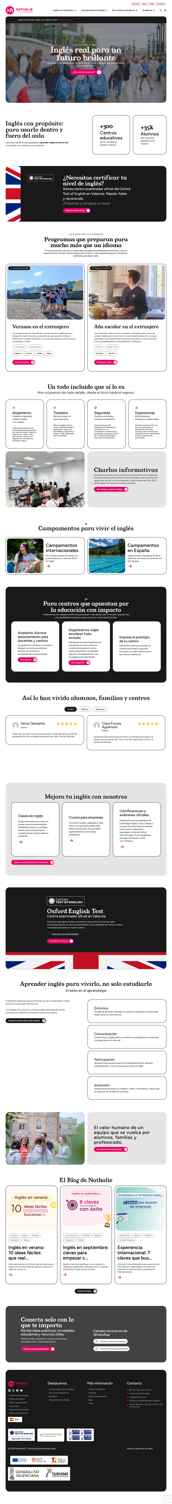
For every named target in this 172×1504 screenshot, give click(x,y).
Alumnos (100, 709)
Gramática (86, 1235)
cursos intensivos (71, 1235)
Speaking (35, 1235)
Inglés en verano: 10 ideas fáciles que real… (26, 1253)
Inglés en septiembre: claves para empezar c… (86, 1253)
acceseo (149, 1448)
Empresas (148, 1235)
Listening (13, 1235)
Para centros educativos (123, 10)
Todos (70, 709)
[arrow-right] (48, 566)
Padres (84, 709)
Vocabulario (14, 1240)
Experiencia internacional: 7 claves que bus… (134, 1253)
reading (24, 1235)
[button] (86, 72)
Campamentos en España (93, 10)
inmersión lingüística (126, 1240)
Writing (26, 1240)
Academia (147, 10)
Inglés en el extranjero (63, 10)
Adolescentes (124, 1235)
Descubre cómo (65, 20)
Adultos (137, 1235)
